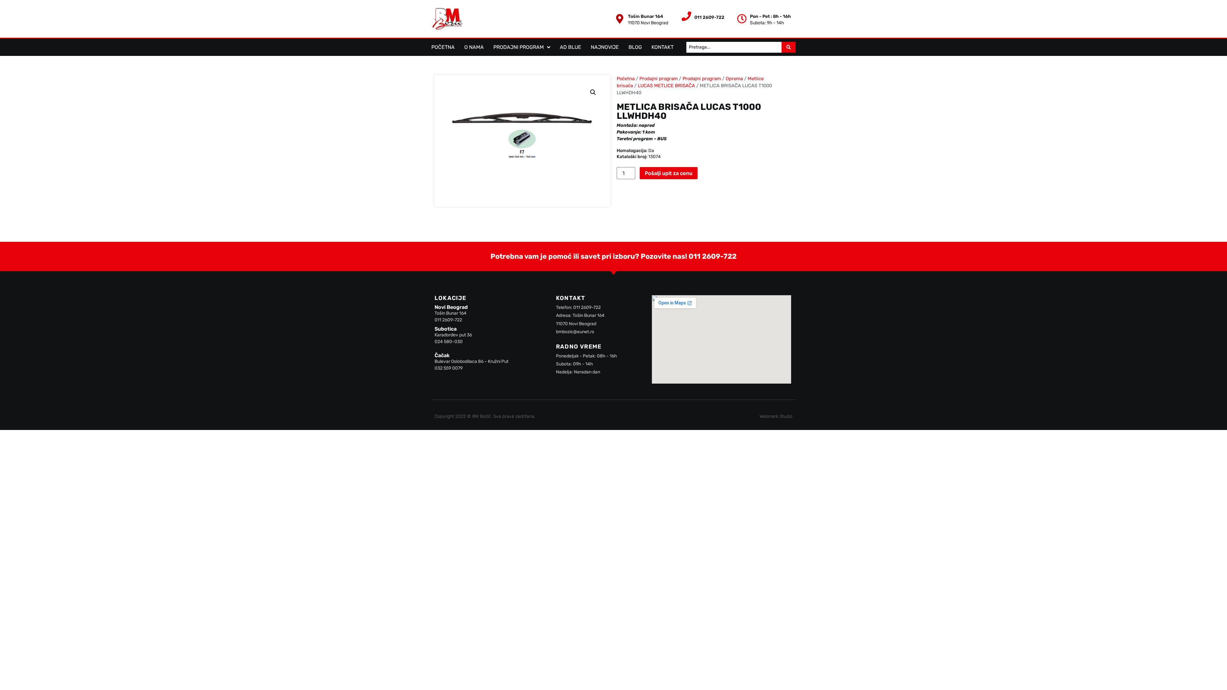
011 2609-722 (713, 256)
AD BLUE (570, 47)
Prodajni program (518, 47)
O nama (474, 47)
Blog (635, 47)
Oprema (734, 78)
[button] (593, 92)
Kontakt (663, 47)
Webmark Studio (776, 416)
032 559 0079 (449, 368)
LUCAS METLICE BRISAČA (666, 85)
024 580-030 (449, 341)
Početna (443, 47)
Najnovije (605, 47)
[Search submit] (789, 47)
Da (651, 150)
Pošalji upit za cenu (668, 173)
